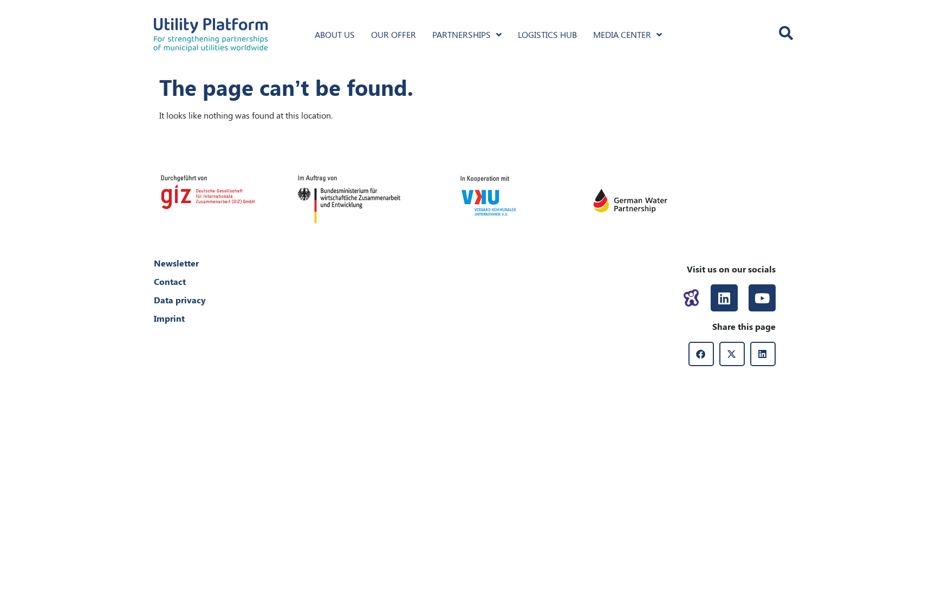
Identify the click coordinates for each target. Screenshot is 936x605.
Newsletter (176, 263)
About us (335, 34)
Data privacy (180, 299)
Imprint (169, 318)
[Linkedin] (724, 297)
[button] (701, 354)
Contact (170, 281)
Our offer (393, 34)
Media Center (622, 34)
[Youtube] (762, 297)
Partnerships (461, 34)
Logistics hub (547, 34)
